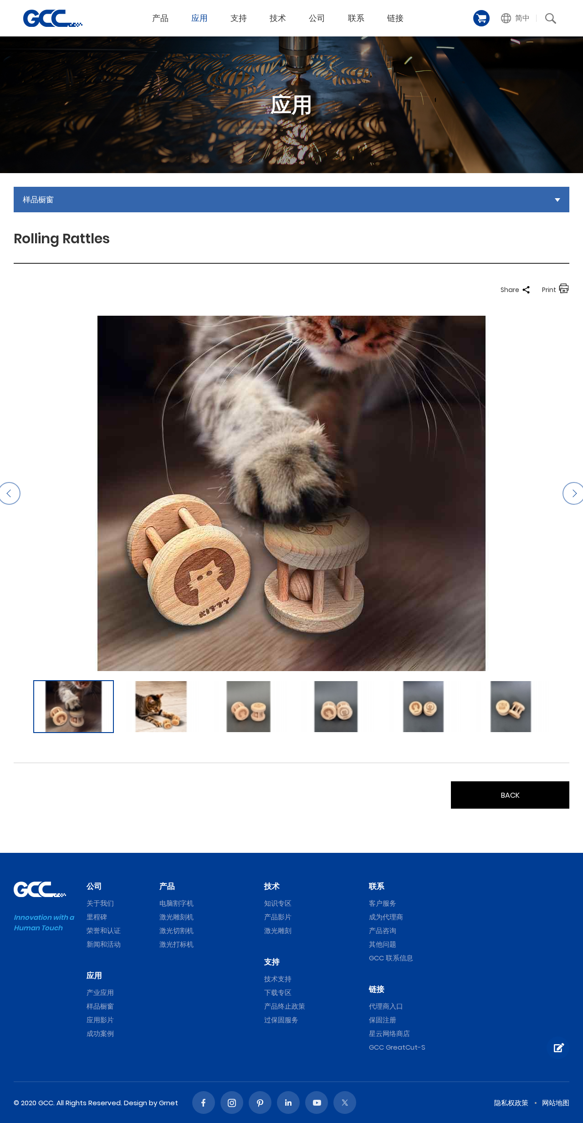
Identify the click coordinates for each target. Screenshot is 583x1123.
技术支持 (278, 979)
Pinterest (260, 1102)
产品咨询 (382, 930)
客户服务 (382, 903)
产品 (160, 18)
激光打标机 (176, 944)
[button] (515, 18)
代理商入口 (386, 1006)
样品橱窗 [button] (38, 199)
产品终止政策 (284, 1006)
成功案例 (100, 1033)
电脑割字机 (176, 903)
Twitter (344, 1102)
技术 (278, 18)
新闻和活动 (104, 944)
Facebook (203, 1102)
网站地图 (555, 1103)
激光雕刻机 (176, 917)
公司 (317, 18)
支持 (238, 18)
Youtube (316, 1102)
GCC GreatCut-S (397, 1047)
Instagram (231, 1102)
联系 (356, 18)
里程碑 (97, 917)
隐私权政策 (511, 1103)
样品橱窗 (100, 1006)
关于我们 (100, 903)
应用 (199, 18)
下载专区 (278, 992)
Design (135, 1103)
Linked (288, 1102)
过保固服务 (281, 1020)
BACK (510, 795)
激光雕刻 (278, 930)
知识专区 (278, 903)
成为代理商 (386, 917)
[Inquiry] (558, 1047)
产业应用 (100, 992)
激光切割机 (176, 930)
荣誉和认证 (104, 930)
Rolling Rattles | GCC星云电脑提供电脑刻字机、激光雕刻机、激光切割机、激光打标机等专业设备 (52, 18)
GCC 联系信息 (391, 958)
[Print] (563, 289)
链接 (395, 18)
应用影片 (100, 1020)
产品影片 (278, 917)
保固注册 (382, 1020)
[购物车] (481, 18)
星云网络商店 (389, 1033)
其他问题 (382, 944)
